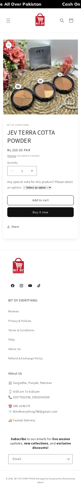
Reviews (13, 311)
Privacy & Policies (19, 321)
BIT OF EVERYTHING (25, 478)
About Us (14, 349)
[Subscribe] (67, 459)
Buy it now (40, 212)
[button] (8, 20)
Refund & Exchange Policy (25, 358)
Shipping (11, 155)
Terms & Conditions (21, 330)
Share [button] (15, 226)
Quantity (12, 162)
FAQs (11, 339)
